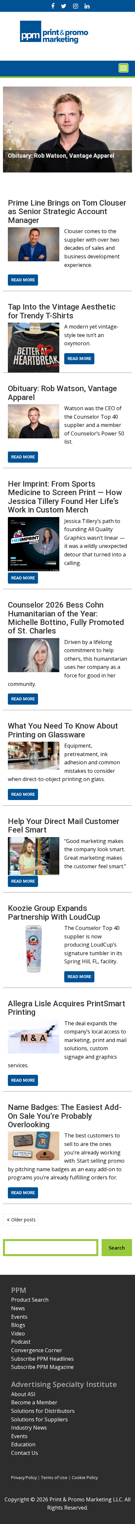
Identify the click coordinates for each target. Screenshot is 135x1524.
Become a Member (34, 1402)
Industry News (29, 1427)
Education (23, 1444)
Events (19, 1316)
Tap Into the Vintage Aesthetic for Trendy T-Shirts (62, 311)
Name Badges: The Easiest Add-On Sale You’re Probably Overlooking (65, 1116)
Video (18, 1333)
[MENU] (123, 67)
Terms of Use (54, 1477)
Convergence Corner (36, 1350)
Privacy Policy (24, 1477)
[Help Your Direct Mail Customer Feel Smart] (33, 841)
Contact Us (24, 1452)
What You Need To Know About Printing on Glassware (63, 730)
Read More (23, 279)
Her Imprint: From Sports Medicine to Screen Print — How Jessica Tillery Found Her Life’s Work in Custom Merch (65, 496)
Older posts (23, 1219)
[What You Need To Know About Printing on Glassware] (33, 745)
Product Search (29, 1299)
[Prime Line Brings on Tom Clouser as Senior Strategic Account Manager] (33, 231)
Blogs (18, 1325)
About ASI (23, 1394)
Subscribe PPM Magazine (42, 1367)
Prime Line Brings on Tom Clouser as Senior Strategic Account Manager (67, 211)
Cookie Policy (85, 1477)
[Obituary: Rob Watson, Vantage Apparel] (33, 408)
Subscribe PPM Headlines (42, 1358)
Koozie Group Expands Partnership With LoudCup (54, 912)
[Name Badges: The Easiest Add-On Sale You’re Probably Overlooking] (33, 1135)
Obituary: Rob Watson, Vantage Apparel (62, 393)
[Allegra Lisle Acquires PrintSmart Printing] (33, 1023)
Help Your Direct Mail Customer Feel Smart (63, 825)
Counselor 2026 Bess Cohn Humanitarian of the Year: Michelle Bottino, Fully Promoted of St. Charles (66, 617)
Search (117, 1247)
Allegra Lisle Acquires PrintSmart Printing (66, 1008)
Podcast (20, 1341)
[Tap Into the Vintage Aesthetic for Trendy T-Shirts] (33, 326)
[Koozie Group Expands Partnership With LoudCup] (33, 928)
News (18, 1308)
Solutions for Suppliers (39, 1419)
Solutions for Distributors (43, 1410)
